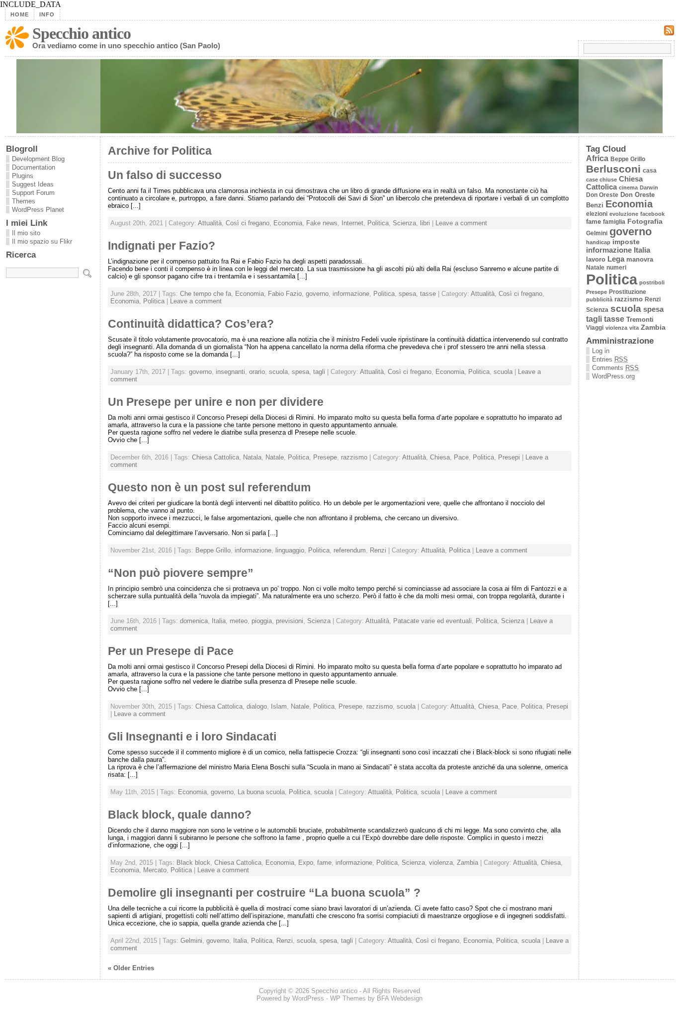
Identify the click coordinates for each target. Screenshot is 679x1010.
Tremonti (640, 319)
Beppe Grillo (213, 550)
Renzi (378, 550)
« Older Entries (131, 968)
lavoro (595, 259)
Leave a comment (461, 223)
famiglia (614, 221)
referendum (350, 550)
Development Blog (38, 159)
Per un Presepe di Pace (171, 650)
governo (317, 293)
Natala (252, 457)
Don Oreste (602, 194)
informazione (351, 293)
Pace (461, 457)
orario (257, 371)
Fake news (322, 223)
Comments (615, 367)
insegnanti (230, 371)
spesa (407, 293)
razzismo (354, 457)
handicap (598, 242)
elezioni (596, 213)
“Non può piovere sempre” (181, 572)
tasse (428, 293)
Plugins (22, 176)
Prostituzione (627, 291)
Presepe (325, 457)
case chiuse (601, 180)
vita (634, 328)
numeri (616, 267)
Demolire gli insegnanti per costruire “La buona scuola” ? (264, 892)
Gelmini (191, 940)
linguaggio (289, 550)
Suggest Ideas (33, 184)
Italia (219, 621)
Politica (378, 223)
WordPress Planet (38, 209)
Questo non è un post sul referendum (209, 487)
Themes (23, 201)
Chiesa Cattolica (215, 457)
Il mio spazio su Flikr (42, 241)
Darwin (649, 187)
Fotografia (645, 221)
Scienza (404, 223)
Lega (615, 259)
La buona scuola (261, 792)
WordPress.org (613, 376)
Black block (193, 862)
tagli (319, 371)
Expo (305, 862)
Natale (274, 457)
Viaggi (594, 327)
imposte (626, 242)
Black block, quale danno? (180, 814)
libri (425, 223)
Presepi (509, 457)
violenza (441, 862)
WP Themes (348, 998)
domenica (194, 621)
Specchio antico (81, 33)
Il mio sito (26, 233)
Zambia (467, 862)
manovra (639, 259)
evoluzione (623, 214)
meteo (239, 621)
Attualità (210, 223)
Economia (287, 223)
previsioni (289, 621)
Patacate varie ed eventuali (432, 621)
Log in (600, 351)
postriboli (652, 282)
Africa (597, 158)
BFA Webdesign (400, 998)
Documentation (33, 167)
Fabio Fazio (285, 293)
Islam (279, 706)
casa (650, 170)
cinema (628, 187)
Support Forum (33, 192)
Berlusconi (613, 169)
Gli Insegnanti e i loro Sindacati (192, 736)
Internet (352, 223)
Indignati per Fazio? (161, 245)
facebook (652, 214)
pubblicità (599, 299)
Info (47, 14)
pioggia (262, 621)
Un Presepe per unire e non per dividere (216, 401)
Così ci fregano (247, 223)
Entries (610, 359)
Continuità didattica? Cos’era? (191, 323)
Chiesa (440, 457)
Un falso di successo (165, 175)
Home (19, 14)
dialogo (257, 706)
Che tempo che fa (205, 293)
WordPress (308, 998)
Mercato (155, 870)
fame (324, 862)
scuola (278, 371)
